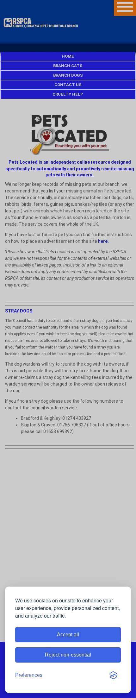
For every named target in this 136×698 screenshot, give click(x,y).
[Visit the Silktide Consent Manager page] (113, 675)
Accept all (68, 634)
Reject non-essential (68, 654)
